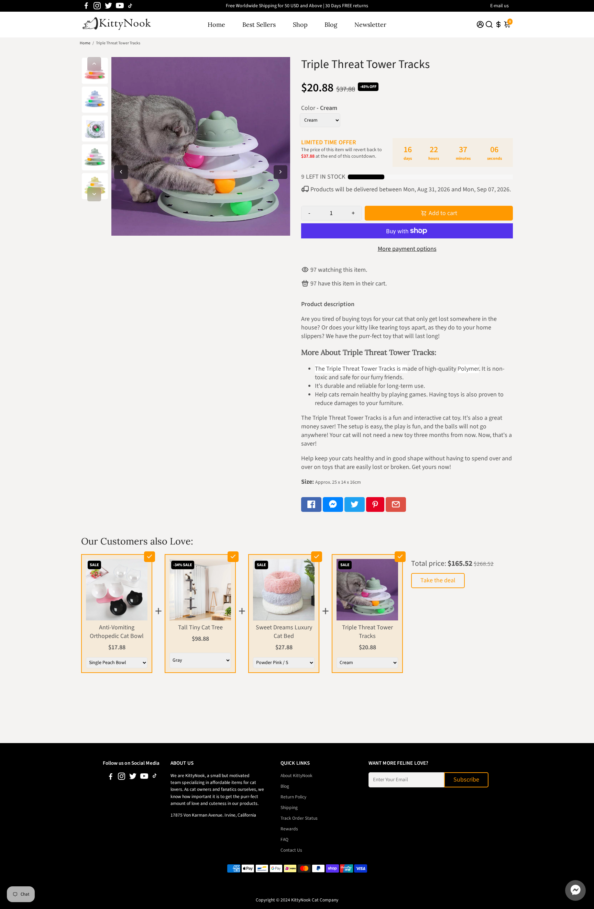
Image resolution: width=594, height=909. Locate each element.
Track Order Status (299, 818)
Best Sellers (259, 25)
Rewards (289, 829)
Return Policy (293, 797)
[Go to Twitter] (108, 5)
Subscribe (466, 779)
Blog (330, 25)
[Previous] (94, 64)
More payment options (407, 249)
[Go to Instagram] (97, 5)
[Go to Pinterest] (375, 504)
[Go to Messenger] (333, 504)
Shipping (289, 807)
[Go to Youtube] (120, 5)
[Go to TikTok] (130, 5)
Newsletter (370, 25)
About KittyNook (296, 775)
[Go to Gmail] (396, 504)
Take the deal (437, 580)
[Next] (94, 194)
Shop (300, 25)
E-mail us (499, 5)
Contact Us (291, 850)
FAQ (284, 839)
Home (216, 25)
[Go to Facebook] (86, 5)
